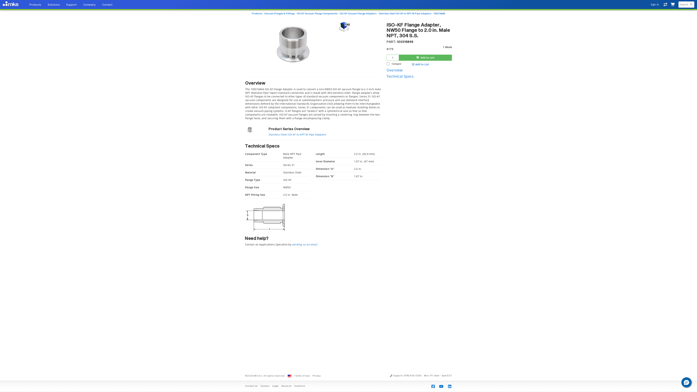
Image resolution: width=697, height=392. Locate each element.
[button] (686, 382)
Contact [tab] (107, 5)
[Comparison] (665, 4)
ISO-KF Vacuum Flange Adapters (358, 13)
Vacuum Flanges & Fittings (279, 13)
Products (257, 13)
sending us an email (304, 244)
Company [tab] (89, 5)
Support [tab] (71, 5)
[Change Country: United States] (289, 376)
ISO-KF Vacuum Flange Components (317, 13)
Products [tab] (35, 5)
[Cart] (673, 4)
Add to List (422, 64)
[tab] (313, 99)
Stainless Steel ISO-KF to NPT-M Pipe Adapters (405, 13)
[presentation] (348, 196)
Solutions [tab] (54, 5)
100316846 (439, 13)
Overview (395, 70)
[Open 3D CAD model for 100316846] (344, 27)
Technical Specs (400, 76)
